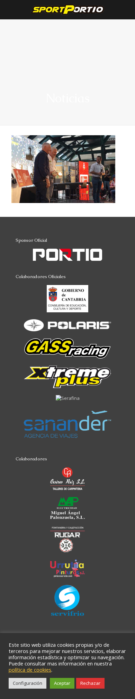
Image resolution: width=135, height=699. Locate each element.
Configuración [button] (27, 683)
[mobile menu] (126, 14)
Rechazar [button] (90, 683)
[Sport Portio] (67, 9)
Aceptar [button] (62, 683)
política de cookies (30, 669)
